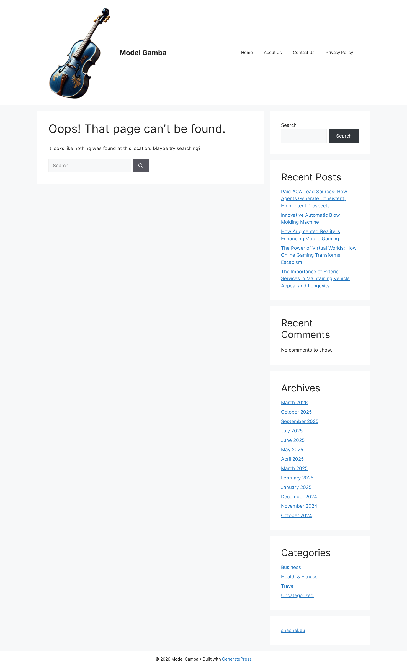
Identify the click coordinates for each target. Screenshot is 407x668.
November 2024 (299, 506)
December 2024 (299, 496)
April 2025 (292, 459)
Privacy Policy (339, 52)
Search (289, 125)
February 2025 (297, 478)
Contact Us (304, 52)
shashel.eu (293, 630)
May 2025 (292, 449)
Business (291, 567)
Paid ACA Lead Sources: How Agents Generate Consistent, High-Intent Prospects (314, 198)
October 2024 (296, 515)
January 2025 (296, 487)
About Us (273, 52)
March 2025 (294, 468)
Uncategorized (297, 595)
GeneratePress (237, 659)
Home (247, 52)
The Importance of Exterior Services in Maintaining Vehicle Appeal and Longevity (315, 278)
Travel (288, 586)
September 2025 (299, 421)
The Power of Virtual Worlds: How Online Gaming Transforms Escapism (319, 255)
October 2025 (296, 412)
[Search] (141, 165)
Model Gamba (143, 52)
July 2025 (292, 431)
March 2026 (294, 402)
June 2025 (293, 440)
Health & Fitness (299, 576)
